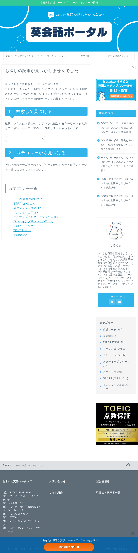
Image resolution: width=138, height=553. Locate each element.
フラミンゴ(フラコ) (115, 348)
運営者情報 (103, 481)
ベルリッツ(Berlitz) (115, 355)
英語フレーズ (22, 230)
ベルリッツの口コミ (26, 212)
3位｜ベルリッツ (13, 503)
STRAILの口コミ (24, 203)
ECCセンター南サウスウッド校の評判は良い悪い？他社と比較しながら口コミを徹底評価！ (117, 164)
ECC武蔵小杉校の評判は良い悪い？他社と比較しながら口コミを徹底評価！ (117, 144)
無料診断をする (67, 546)
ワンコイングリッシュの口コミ (33, 221)
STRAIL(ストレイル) (115, 378)
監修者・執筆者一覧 (108, 492)
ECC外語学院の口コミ (28, 199)
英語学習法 (20, 234)
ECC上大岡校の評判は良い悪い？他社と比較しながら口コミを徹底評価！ (117, 183)
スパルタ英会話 (112, 371)
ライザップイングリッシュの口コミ (36, 216)
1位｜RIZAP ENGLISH (17, 492)
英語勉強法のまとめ (118, 56)
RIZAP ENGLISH (113, 342)
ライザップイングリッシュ (52, 56)
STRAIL (85, 56)
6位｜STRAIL (11, 517)
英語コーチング (23, 226)
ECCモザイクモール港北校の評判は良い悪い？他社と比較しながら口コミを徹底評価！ (117, 127)
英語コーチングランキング (20, 56)
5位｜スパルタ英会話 (15, 513)
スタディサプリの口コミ (29, 208)
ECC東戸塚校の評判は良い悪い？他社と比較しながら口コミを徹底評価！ (117, 200)
